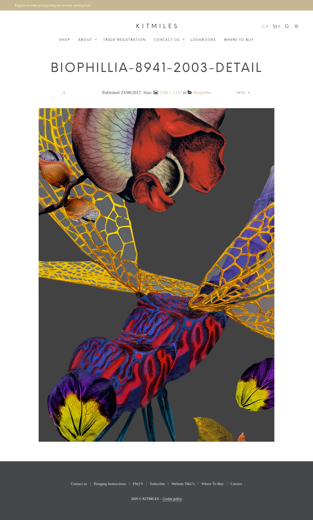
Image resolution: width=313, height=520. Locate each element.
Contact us (167, 40)
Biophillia (202, 92)
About (85, 40)
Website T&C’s (183, 484)
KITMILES (157, 26)
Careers (236, 484)
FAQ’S (138, 484)
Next (240, 92)
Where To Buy (239, 40)
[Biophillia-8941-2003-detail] (156, 274)
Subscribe (157, 484)
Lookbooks (203, 40)
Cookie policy (172, 499)
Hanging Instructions (110, 484)
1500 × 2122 (170, 92)
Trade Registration (124, 40)
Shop (64, 40)
